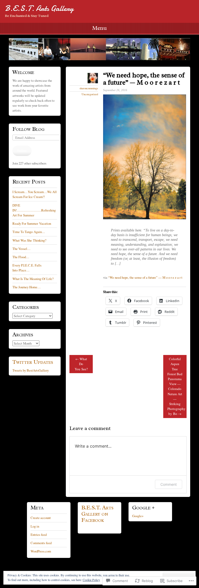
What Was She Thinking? (29, 240)
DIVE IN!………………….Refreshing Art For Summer (34, 210)
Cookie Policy (91, 580)
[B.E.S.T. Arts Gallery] (99, 49)
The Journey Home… (26, 287)
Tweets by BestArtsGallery (30, 370)
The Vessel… (21, 248)
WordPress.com (41, 551)
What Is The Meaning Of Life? (33, 278)
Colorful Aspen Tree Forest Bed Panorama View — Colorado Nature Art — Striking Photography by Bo (176, 386)
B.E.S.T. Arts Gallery (39, 8)
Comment (168, 484)
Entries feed (39, 534)
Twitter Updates (32, 362)
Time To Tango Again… (28, 231)
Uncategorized (90, 94)
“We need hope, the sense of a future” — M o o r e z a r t (145, 277)
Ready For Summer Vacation (31, 223)
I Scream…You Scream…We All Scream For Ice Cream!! (34, 194)
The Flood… (20, 257)
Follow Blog (28, 129)
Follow (22, 150)
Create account (41, 517)
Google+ (138, 516)
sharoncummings (89, 88)
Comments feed (41, 543)
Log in (35, 526)
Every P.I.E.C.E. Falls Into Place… (26, 267)
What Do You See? (81, 364)
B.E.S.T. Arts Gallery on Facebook (97, 514)
